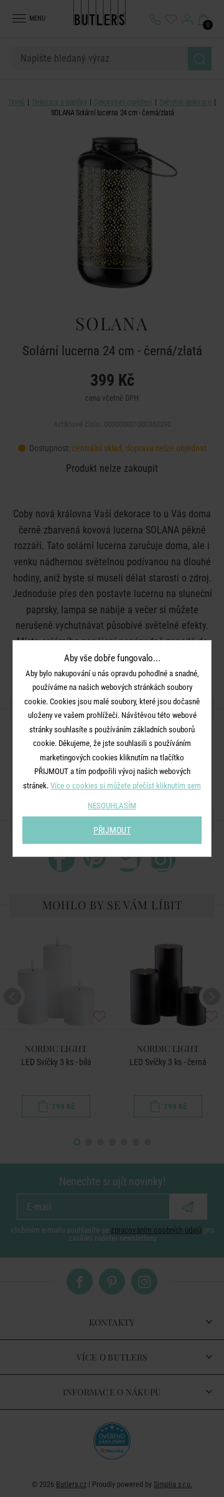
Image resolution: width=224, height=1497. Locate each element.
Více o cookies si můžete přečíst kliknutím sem (125, 785)
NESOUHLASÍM (112, 805)
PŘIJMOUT (112, 830)
